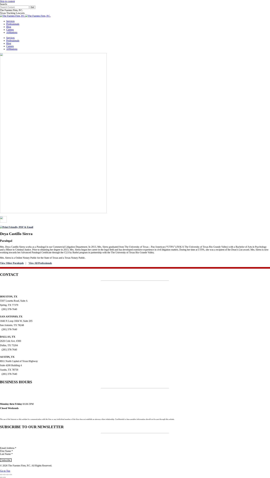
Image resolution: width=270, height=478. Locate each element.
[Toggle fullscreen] (7, 474)
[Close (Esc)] (1, 474)
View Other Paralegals (12, 263)
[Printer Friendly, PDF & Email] (16, 227)
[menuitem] (10, 21)
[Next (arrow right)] (4, 477)
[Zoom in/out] (10, 474)
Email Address (8, 448)
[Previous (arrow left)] (1, 477)
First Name (6, 451)
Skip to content (7, 1)
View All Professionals (40, 263)
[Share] (4, 474)
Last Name (6, 454)
